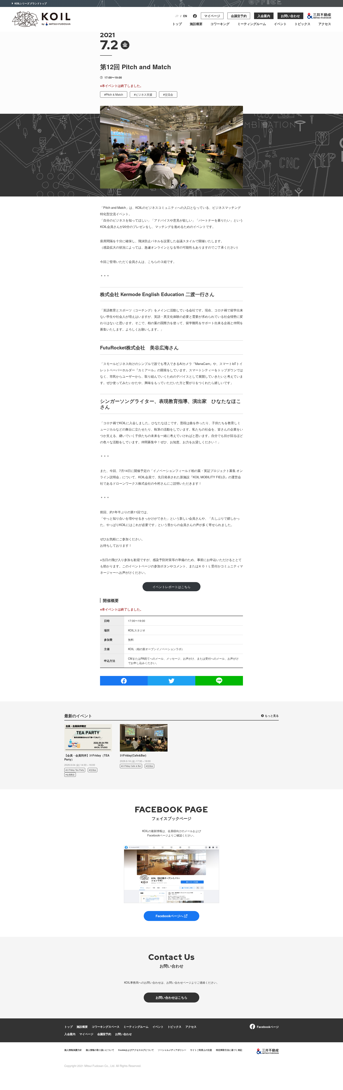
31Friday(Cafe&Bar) (133, 755)
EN (185, 16)
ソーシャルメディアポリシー (172, 1049)
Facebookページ (268, 1027)
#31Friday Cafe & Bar (131, 766)
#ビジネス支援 (143, 94)
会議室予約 (239, 16)
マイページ (212, 16)
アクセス (324, 23)
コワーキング (219, 23)
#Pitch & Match (113, 94)
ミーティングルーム (251, 23)
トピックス (302, 23)
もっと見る (272, 716)
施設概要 (196, 23)
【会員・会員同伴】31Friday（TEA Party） (86, 757)
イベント (280, 23)
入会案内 (263, 16)
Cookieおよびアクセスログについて (136, 1049)
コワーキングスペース (105, 1027)
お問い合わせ (290, 16)
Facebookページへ (170, 916)
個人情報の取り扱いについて (100, 1049)
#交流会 (168, 94)
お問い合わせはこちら (171, 997)
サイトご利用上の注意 (201, 1049)
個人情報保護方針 (73, 1049)
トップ (177, 23)
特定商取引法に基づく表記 (229, 1049)
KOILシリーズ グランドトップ (30, 3)
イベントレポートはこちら (171, 586)
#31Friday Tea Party (75, 770)
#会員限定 (70, 774)
